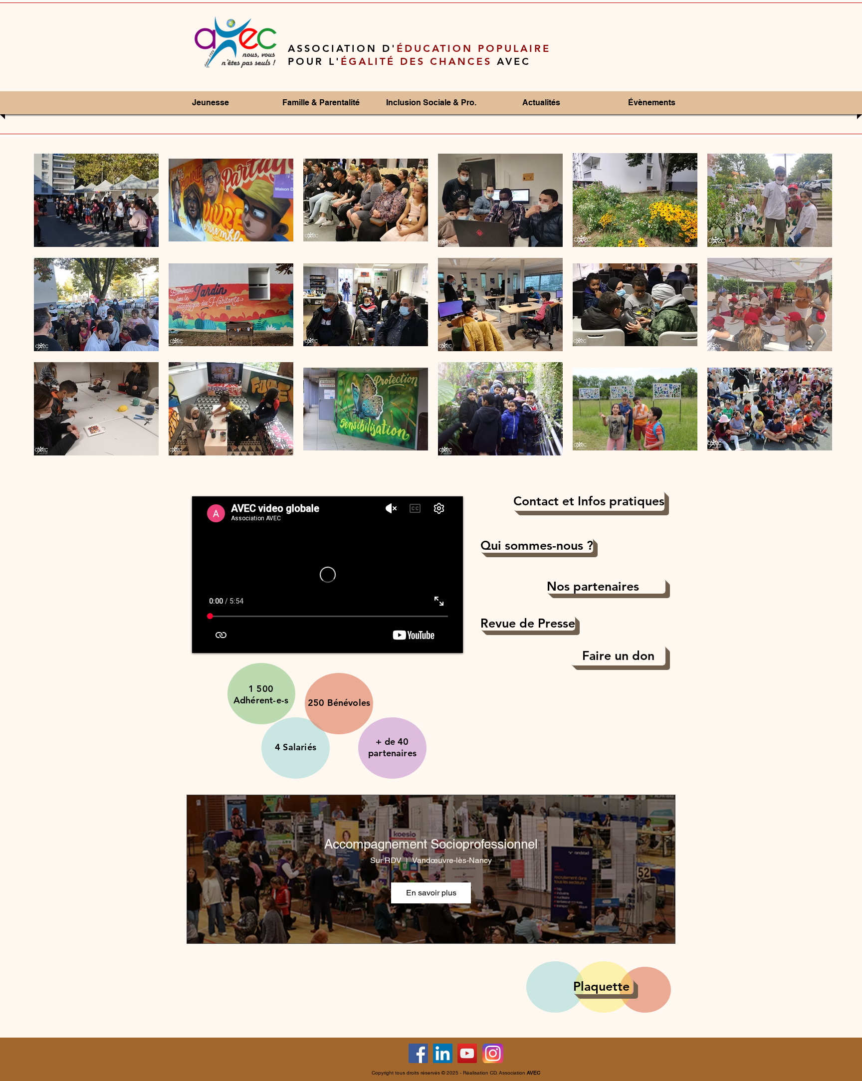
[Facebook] (418, 1053)
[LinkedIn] (442, 1053)
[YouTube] (467, 1053)
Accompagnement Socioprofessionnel (431, 844)
